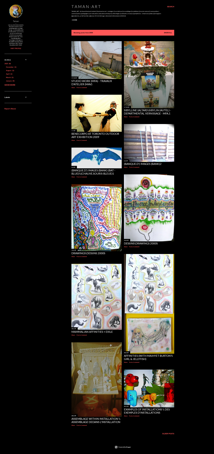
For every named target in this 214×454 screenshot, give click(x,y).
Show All (168, 33)
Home (74, 20)
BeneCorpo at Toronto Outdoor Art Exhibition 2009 (95, 135)
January (10, 81)
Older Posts (168, 434)
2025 (7, 63)
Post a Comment (82, 87)
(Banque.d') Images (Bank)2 (143, 163)
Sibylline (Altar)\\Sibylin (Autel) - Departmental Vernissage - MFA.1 (147, 112)
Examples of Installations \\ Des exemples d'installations (147, 411)
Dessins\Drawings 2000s (141, 243)
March (9, 77)
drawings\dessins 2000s (88, 253)
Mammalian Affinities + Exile (92, 331)
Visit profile (15, 48)
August (10, 70)
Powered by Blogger (124, 447)
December (11, 67)
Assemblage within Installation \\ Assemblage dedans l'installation (95, 420)
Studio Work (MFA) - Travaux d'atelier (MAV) (91, 82)
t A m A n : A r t (86, 6)
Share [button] (73, 87)
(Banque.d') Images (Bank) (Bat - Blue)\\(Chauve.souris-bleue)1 (93, 172)
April (9, 74)
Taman (16, 21)
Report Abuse (10, 109)
